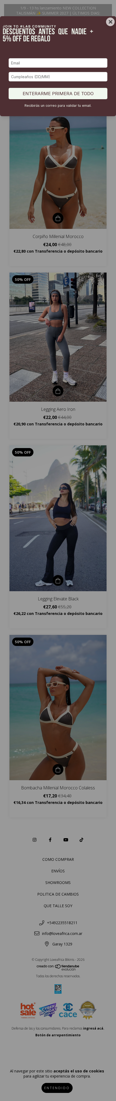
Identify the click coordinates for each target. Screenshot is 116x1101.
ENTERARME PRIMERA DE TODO (58, 93)
